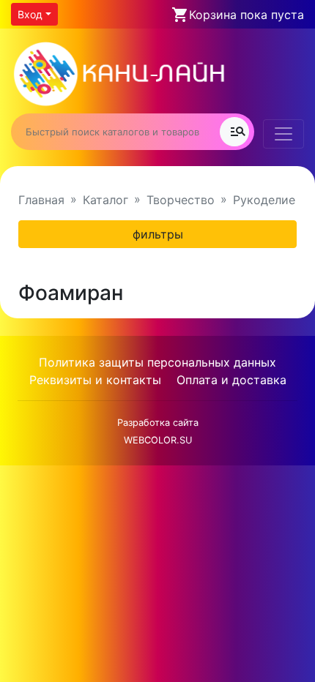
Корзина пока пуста (246, 14)
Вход (30, 14)
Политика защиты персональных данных (157, 362)
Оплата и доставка (231, 379)
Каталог (105, 199)
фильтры (158, 234)
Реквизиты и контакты (95, 379)
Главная (41, 199)
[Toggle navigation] (283, 134)
